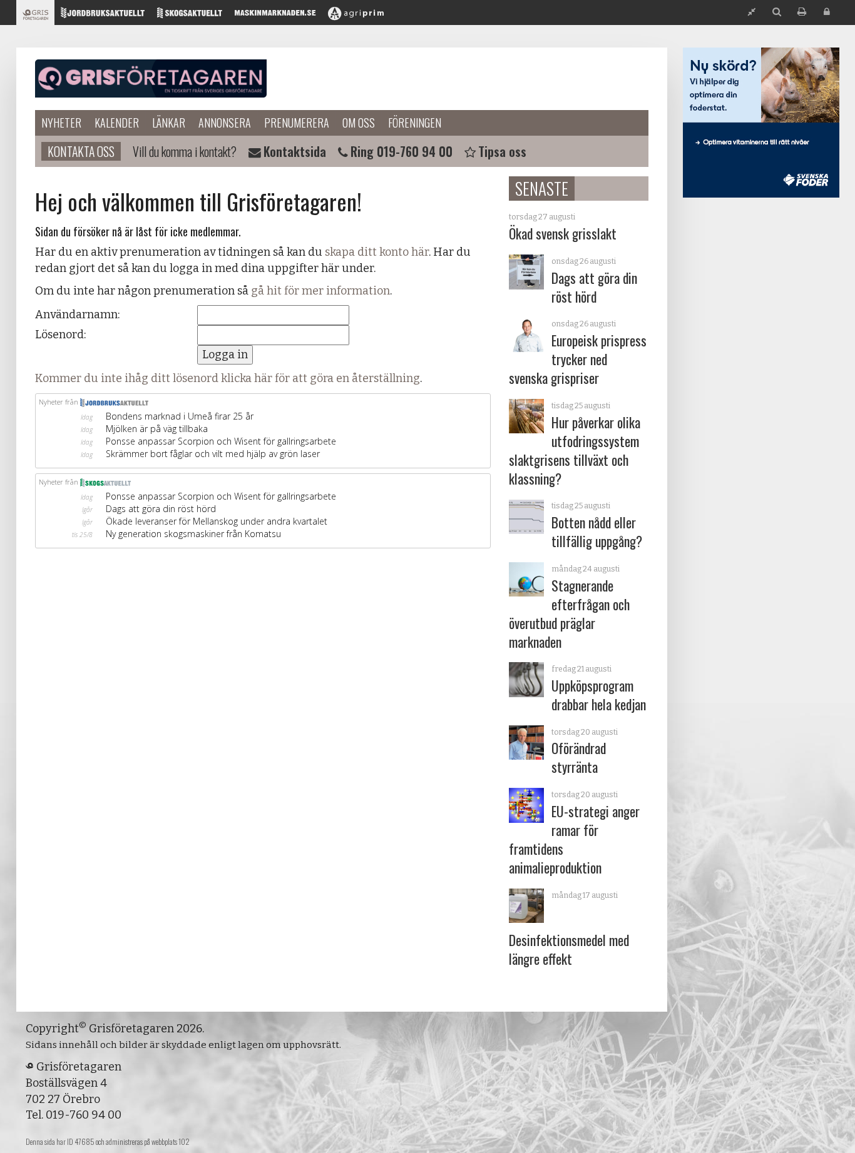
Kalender (117, 122)
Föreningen (414, 122)
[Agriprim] (356, 16)
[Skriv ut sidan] (801, 12)
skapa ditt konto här (377, 252)
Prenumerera (296, 122)
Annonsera (224, 122)
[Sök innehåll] (776, 12)
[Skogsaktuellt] (189, 16)
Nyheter (61, 122)
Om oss (358, 122)
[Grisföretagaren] (35, 16)
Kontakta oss (81, 151)
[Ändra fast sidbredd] (751, 12)
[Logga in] (826, 12)
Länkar (168, 122)
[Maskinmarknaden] (275, 16)
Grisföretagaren (151, 79)
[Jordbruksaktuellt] (102, 16)
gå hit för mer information (320, 291)
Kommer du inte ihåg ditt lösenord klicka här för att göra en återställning (227, 378)
